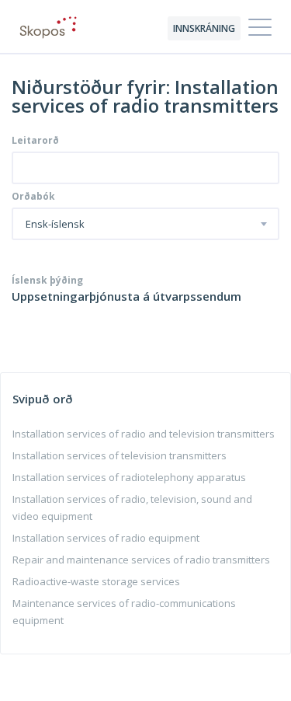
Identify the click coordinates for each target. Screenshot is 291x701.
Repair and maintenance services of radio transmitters (141, 560)
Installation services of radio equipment (105, 538)
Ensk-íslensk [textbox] (55, 224)
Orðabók (33, 196)
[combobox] (145, 224)
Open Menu (260, 28)
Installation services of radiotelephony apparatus (129, 477)
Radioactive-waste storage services (96, 581)
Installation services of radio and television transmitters (143, 434)
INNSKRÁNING (204, 28)
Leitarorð (35, 140)
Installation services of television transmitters (119, 455)
